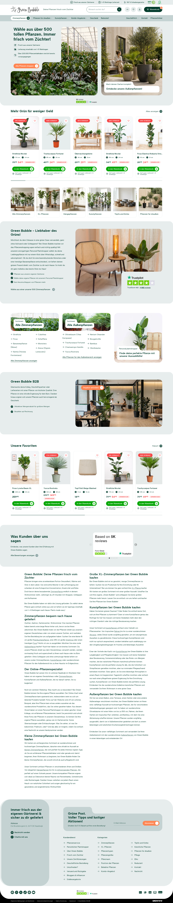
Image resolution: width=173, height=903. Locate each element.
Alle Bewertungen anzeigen (22, 555)
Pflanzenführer (156, 18)
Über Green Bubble (75, 851)
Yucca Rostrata (72, 352)
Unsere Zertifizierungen (76, 859)
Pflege (137, 855)
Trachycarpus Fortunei (75, 343)
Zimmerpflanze (57, 592)
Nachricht (138, 871)
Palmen (117, 631)
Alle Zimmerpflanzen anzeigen (24, 361)
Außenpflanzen (127, 735)
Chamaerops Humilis (74, 347)
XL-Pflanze (136, 588)
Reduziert (105, 18)
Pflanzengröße (107, 855)
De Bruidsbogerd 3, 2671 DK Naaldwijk (27, 826)
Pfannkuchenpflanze (41, 640)
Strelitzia (17, 334)
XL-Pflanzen (106, 847)
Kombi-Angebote (78, 18)
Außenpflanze (30, 647)
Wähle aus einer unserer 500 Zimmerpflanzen (30, 289)
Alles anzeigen (152, 111)
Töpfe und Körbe (141, 843)
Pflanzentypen (107, 851)
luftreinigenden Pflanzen (67, 770)
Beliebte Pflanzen (108, 867)
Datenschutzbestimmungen (45, 901)
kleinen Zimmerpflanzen (34, 750)
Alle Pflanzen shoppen (25, 66)
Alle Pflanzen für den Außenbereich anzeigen (82, 357)
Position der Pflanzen (110, 863)
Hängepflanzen (43, 770)
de (127, 9)
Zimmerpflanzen (19, 18)
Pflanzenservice (73, 843)
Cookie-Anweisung (61, 901)
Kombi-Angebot (108, 871)
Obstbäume (95, 348)
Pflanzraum (105, 859)
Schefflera (42, 339)
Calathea (42, 334)
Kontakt (144, 18)
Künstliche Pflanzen (142, 847)
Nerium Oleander (97, 334)
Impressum (72, 901)
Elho (136, 859)
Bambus (93, 343)
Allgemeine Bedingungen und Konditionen (22, 901)
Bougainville (95, 339)
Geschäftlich (131, 18)
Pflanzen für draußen (41, 18)
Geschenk (94, 18)
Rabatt (155, 446)
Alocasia (93, 635)
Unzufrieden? (72, 867)
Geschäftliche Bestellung (77, 863)
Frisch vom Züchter (75, 855)
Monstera (42, 343)
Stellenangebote (74, 879)
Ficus (15, 339)
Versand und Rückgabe (76, 871)
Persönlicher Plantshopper (78, 847)
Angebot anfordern (91, 388)
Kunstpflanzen (61, 18)
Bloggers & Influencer (76, 875)
